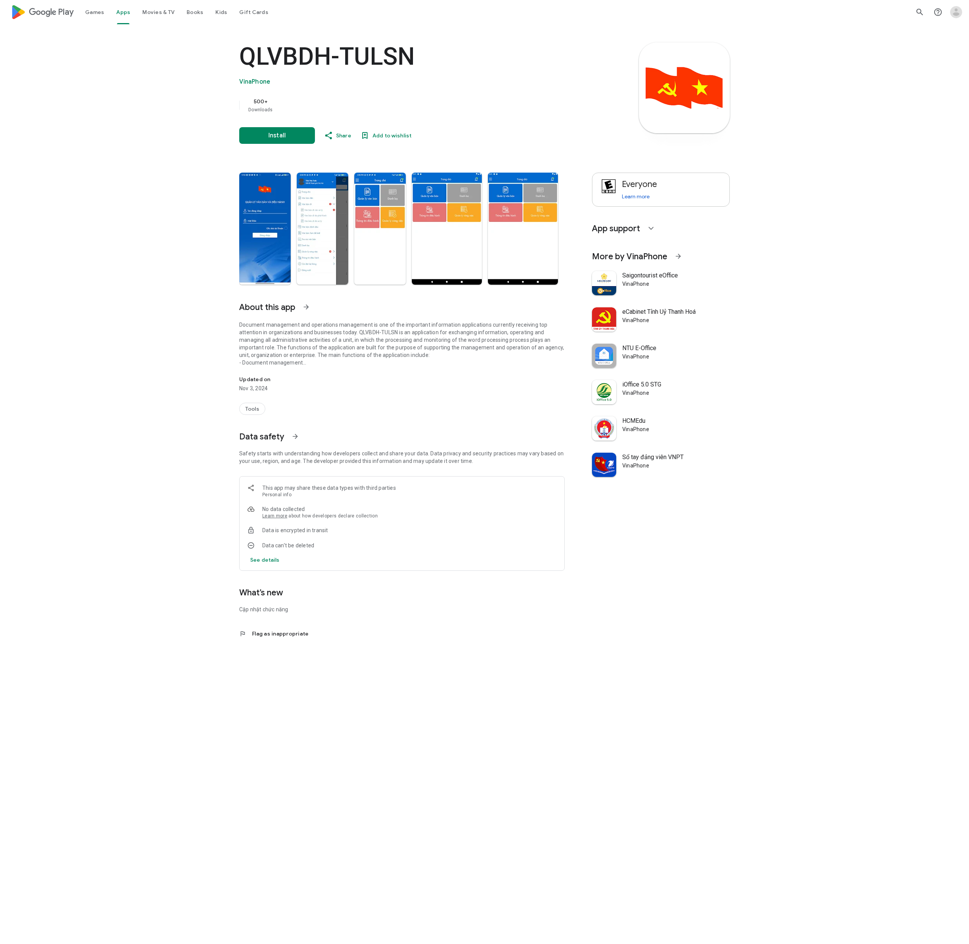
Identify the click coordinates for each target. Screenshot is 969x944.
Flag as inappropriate (273, 633)
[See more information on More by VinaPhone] (678, 256)
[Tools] (252, 408)
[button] (265, 229)
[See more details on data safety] (265, 560)
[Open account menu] (956, 12)
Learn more (274, 516)
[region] (390, 105)
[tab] (94, 12)
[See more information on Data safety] (295, 436)
